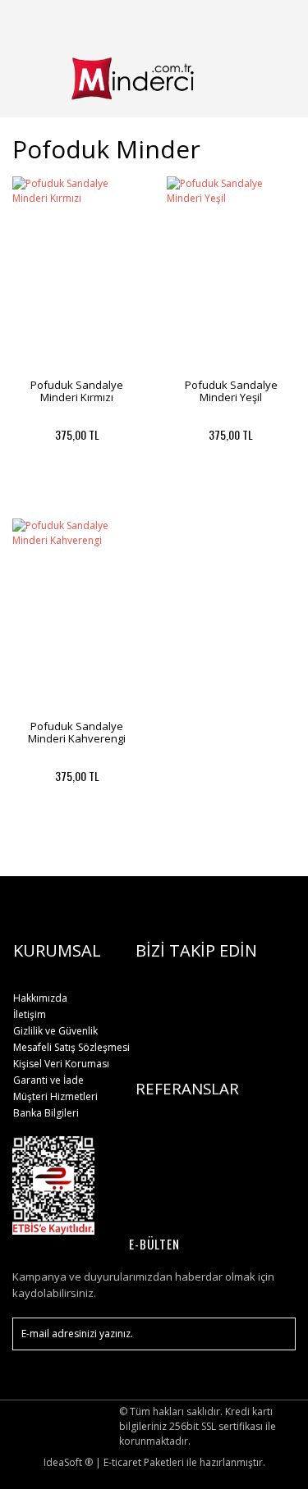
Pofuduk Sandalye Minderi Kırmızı (76, 390)
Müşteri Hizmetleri (55, 1096)
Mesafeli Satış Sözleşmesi (71, 1047)
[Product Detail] (44, 497)
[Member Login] (236, 20)
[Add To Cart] (109, 497)
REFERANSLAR (187, 1088)
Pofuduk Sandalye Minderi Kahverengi (77, 732)
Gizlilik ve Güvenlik (55, 1031)
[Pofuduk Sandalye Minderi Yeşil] (232, 273)
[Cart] (276, 20)
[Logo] (154, 78)
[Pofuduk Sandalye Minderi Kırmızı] (77, 273)
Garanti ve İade (48, 1080)
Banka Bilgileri (46, 1113)
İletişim (29, 1014)
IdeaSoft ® (68, 1462)
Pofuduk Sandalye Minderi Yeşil (231, 390)
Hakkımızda (40, 998)
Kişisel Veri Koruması (61, 1064)
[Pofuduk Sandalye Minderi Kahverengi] (77, 615)
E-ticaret (122, 1462)
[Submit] (275, 1334)
